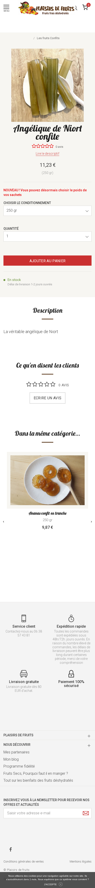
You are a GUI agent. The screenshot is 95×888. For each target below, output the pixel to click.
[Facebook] (10, 849)
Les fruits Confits (48, 38)
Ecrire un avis (47, 398)
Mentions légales (81, 861)
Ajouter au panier (47, 261)
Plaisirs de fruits (18, 735)
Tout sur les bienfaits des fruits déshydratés (38, 780)
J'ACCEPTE (50, 884)
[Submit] (85, 813)
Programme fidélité (19, 766)
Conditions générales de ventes (23, 861)
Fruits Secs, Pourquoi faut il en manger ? (35, 773)
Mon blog (11, 759)
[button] (47, 211)
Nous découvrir (16, 744)
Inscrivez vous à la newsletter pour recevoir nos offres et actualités (46, 802)
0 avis (59, 146)
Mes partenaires (16, 752)
